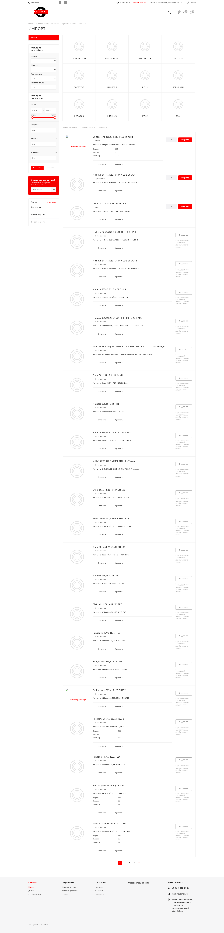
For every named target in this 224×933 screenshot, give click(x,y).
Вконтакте (130, 888)
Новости (99, 887)
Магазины (99, 891)
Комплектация (37, 83)
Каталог (32, 882)
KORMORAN (178, 87)
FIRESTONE (178, 58)
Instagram (137, 888)
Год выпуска (36, 74)
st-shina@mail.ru (180, 894)
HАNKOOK (112, 87)
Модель (34, 65)
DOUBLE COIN (79, 58)
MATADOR (79, 116)
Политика (99, 894)
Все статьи (51, 202)
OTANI (145, 116)
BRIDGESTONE (112, 58)
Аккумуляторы (34, 894)
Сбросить (50, 168)
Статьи (65, 894)
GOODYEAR (79, 87)
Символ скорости (38, 222)
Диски (31, 891)
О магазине (100, 882)
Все (139, 863)
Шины (31, 887)
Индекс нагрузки (38, 214)
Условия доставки (70, 891)
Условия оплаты (69, 887)
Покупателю (68, 882)
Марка (34, 56)
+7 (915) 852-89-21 (181, 888)
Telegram (143, 888)
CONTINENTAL (145, 58)
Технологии (36, 207)
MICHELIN (112, 116)
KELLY (145, 87)
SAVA (178, 116)
